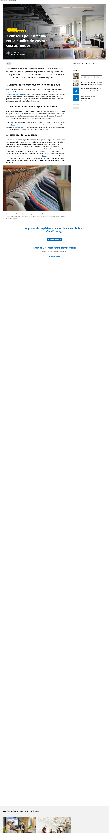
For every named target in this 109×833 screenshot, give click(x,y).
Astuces (76, 108)
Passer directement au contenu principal (8, 0)
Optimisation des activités (16, 31)
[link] (54, 239)
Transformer (11, 29)
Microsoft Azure (18, 94)
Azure (13, 125)
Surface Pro (22, 127)
